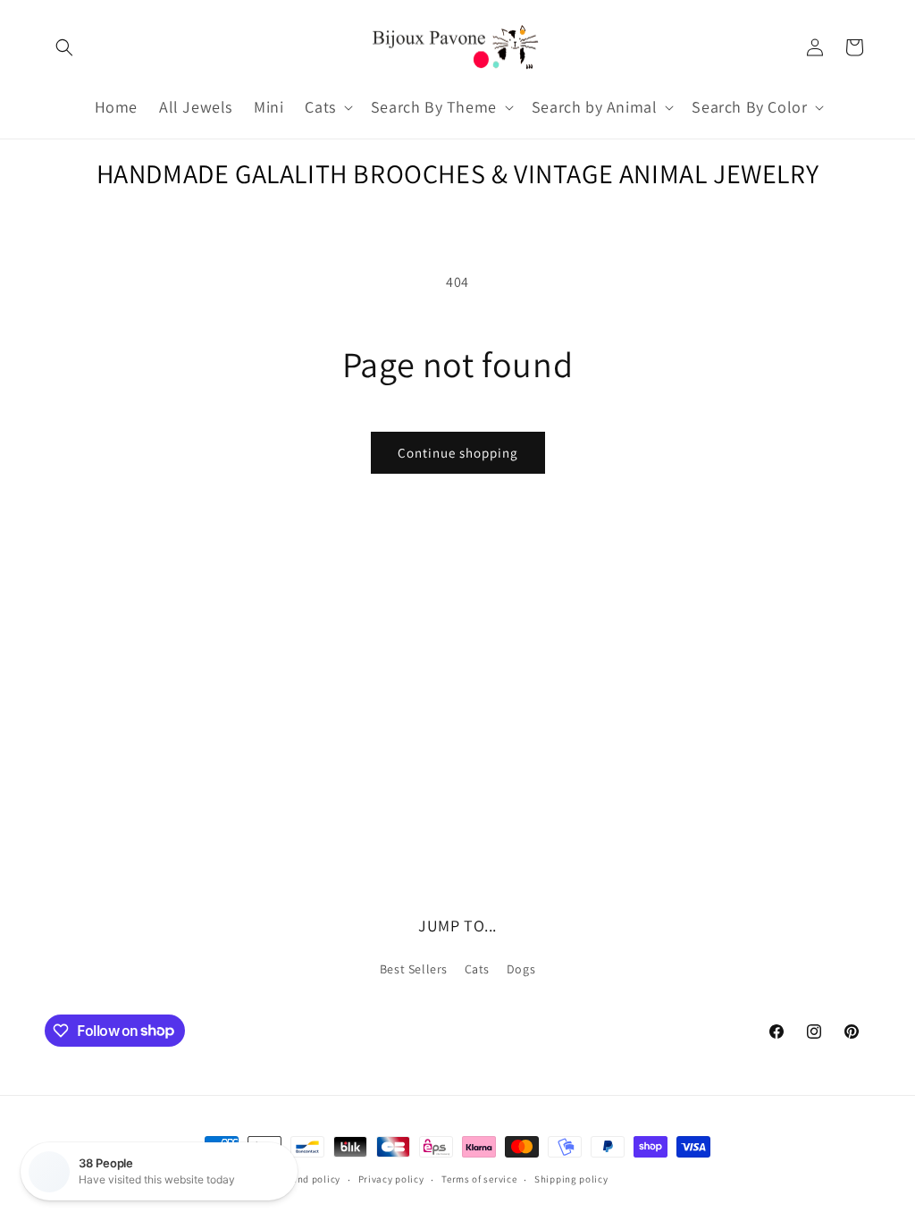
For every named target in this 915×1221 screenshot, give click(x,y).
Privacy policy (391, 1179)
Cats (477, 969)
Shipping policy (571, 1179)
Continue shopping (458, 452)
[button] (64, 47)
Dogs (521, 969)
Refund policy (308, 1179)
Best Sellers (414, 969)
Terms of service (478, 1179)
